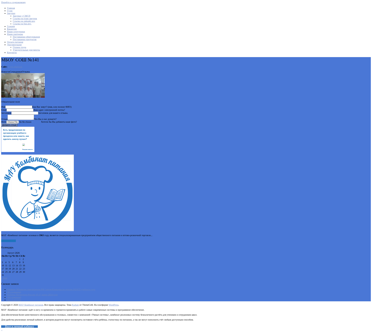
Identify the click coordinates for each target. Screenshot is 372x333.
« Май (4, 278)
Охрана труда (19, 47)
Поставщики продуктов (24, 39)
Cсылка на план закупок (25, 18)
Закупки (11, 13)
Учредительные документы (26, 50)
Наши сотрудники (16, 31)
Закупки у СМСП (21, 16)
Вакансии (12, 29)
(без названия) (14, 292)
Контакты (12, 52)
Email (4, 110)
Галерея (11, 26)
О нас (10, 10)
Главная (11, 8)
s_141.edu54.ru (15, 67)
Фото (3, 122)
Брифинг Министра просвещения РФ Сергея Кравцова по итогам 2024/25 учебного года (51, 289)
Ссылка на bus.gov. (22, 24)
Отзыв (4, 119)
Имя (3, 107)
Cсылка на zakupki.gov (24, 21)
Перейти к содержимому (13, 2)
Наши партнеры (15, 34)
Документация (14, 44)
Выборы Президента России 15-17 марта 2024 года (32, 294)
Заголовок (6, 113)
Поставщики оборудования (26, 37)
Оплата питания (15, 42)
